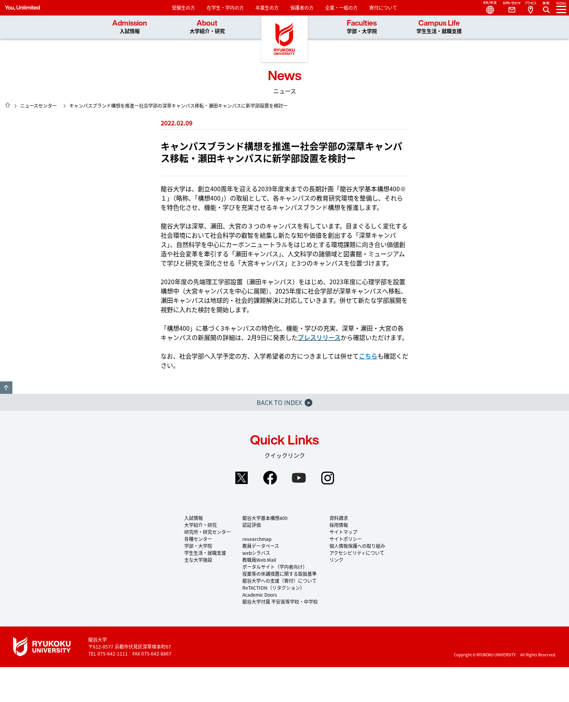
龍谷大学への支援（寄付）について (279, 580)
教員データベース (260, 545)
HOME (8, 105)
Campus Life (439, 26)
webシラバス (256, 552)
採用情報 (338, 525)
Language (487, 7)
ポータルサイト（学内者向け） (274, 566)
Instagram (327, 478)
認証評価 (251, 525)
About (207, 26)
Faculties (362, 26)
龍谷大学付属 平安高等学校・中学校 (280, 601)
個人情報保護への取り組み (357, 545)
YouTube (299, 478)
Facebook (270, 478)
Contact (508, 7)
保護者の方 (302, 7)
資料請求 (338, 518)
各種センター (198, 539)
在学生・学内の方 (225, 7)
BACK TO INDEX (283, 402)
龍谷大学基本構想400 (265, 518)
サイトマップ (343, 532)
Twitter (241, 478)
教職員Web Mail (259, 559)
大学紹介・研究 (200, 525)
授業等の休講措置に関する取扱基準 (279, 573)
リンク (336, 559)
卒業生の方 (267, 7)
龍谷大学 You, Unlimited (284, 38)
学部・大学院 (198, 545)
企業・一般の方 (341, 7)
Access (530, 7)
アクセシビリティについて (356, 552)
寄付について (383, 7)
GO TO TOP (6, 387)
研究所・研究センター (207, 532)
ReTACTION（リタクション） (273, 587)
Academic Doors (259, 594)
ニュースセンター (38, 105)
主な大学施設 (198, 559)
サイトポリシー (345, 539)
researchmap (256, 539)
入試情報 (193, 518)
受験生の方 (183, 7)
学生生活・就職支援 (205, 552)
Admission (129, 26)
